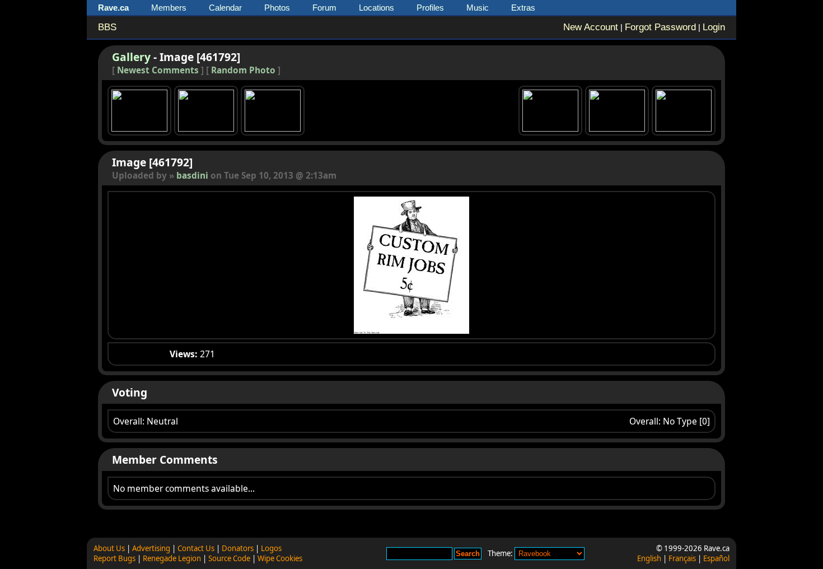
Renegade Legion (172, 558)
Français (682, 558)
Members (168, 7)
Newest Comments (158, 70)
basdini (192, 175)
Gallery (131, 56)
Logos (271, 548)
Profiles (430, 7)
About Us (109, 548)
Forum (324, 7)
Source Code (229, 558)
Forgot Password (660, 27)
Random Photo (243, 70)
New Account (590, 27)
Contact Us (195, 548)
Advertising (151, 548)
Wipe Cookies (280, 558)
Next (575, 265)
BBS (107, 27)
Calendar (225, 7)
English (649, 558)
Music (477, 7)
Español (716, 558)
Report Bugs (114, 558)
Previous (247, 265)
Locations (376, 7)
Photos (277, 7)
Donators (238, 548)
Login (714, 27)
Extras (523, 7)
